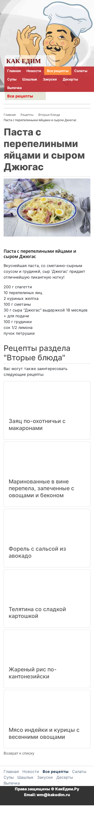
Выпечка (14, 88)
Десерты (70, 79)
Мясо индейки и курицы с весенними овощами (44, 733)
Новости (34, 71)
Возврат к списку (19, 753)
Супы (11, 79)
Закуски (50, 79)
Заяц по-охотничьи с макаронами (37, 424)
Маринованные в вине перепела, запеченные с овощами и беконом (41, 488)
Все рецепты (57, 71)
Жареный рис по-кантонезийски (33, 673)
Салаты (80, 71)
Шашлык (29, 79)
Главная (14, 71)
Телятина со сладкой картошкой (37, 613)
